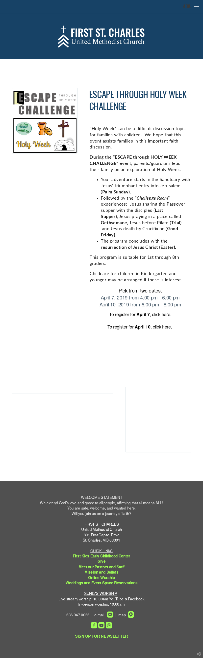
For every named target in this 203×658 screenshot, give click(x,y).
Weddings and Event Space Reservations (102, 582)
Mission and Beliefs (101, 572)
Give (102, 561)
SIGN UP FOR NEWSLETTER (101, 636)
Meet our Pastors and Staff (101, 567)
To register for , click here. (140, 314)
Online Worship (101, 577)
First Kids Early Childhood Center (101, 556)
